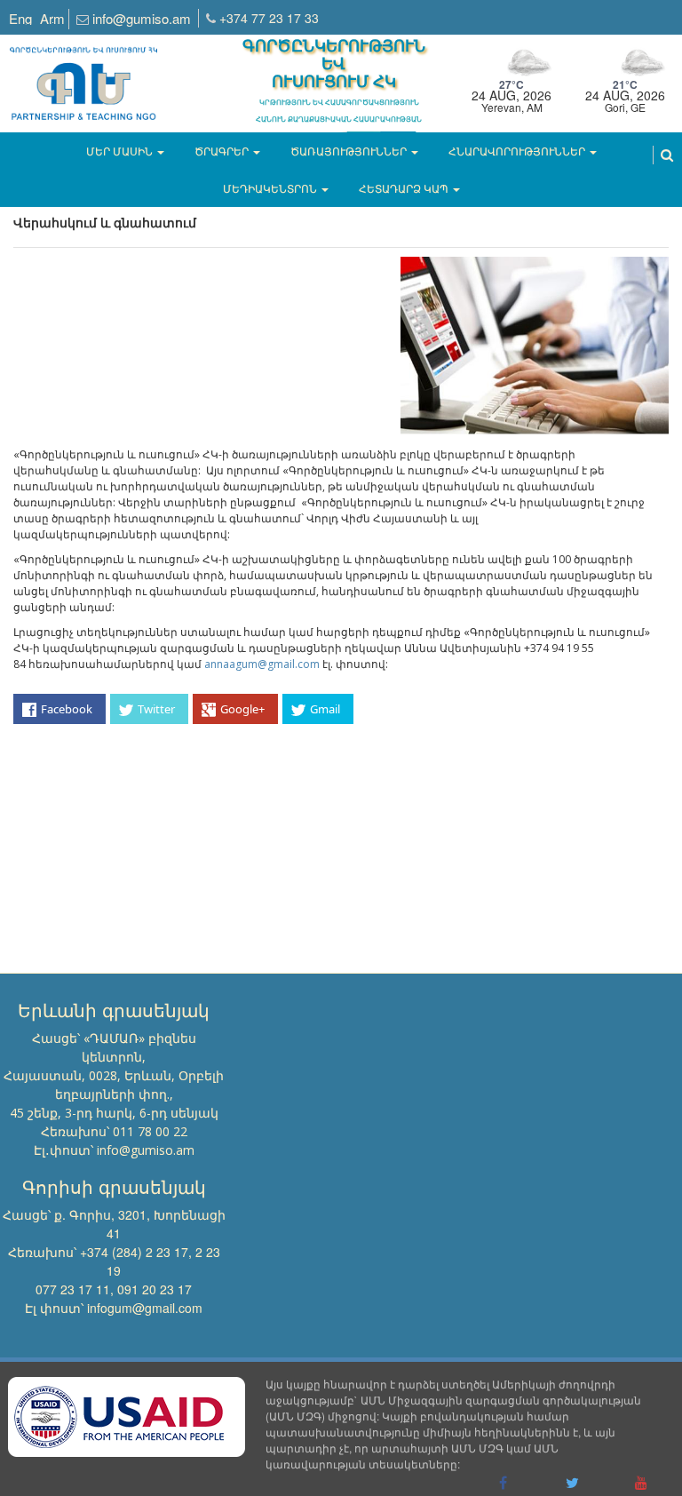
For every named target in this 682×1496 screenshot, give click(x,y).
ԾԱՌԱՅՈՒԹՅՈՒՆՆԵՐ (348, 150)
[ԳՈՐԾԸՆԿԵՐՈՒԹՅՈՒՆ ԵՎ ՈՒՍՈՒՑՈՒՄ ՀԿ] (83, 75)
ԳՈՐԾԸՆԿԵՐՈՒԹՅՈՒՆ (333, 64)
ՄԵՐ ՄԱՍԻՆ (119, 150)
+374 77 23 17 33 (269, 18)
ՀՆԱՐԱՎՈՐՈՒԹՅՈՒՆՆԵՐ (516, 150)
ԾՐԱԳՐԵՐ (221, 150)
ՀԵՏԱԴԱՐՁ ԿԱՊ (403, 187)
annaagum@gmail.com (262, 664)
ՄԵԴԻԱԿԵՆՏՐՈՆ (270, 187)
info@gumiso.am (141, 18)
